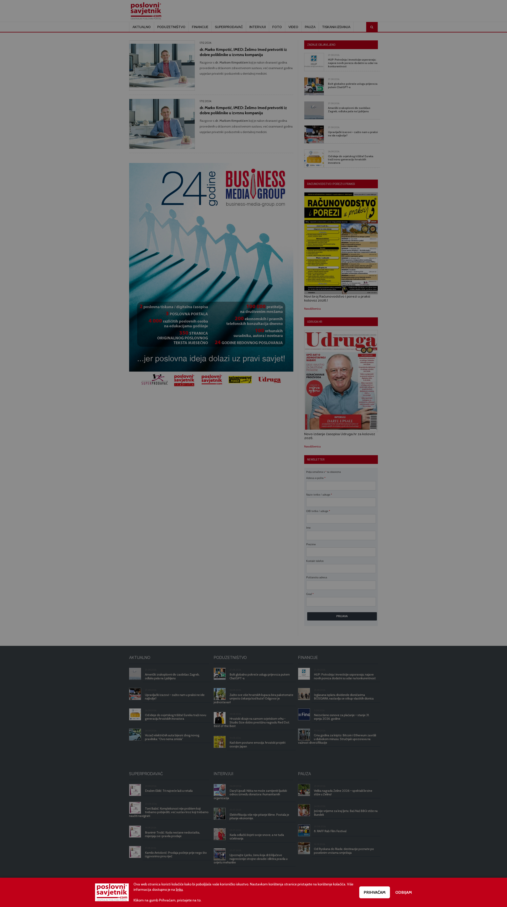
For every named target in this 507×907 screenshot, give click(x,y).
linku (179, 889)
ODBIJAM (403, 892)
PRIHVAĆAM (375, 892)
